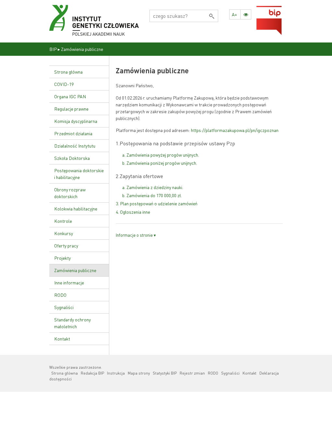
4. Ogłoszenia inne (133, 212)
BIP (53, 49)
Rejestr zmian (192, 373)
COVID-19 (64, 84)
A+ (234, 14)
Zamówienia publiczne (75, 270)
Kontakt (62, 338)
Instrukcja (116, 373)
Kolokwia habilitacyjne (75, 208)
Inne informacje (69, 282)
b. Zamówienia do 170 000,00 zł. (152, 195)
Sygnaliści (64, 307)
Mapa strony (139, 373)
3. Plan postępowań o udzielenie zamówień (156, 203)
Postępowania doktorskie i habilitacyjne (79, 173)
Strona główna (68, 72)
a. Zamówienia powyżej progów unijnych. (160, 155)
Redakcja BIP (92, 373)
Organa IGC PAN (70, 96)
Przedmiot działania (73, 133)
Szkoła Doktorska (72, 158)
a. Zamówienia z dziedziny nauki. (152, 187)
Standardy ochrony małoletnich (72, 323)
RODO (60, 295)
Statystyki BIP (165, 373)
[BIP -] (94, 20)
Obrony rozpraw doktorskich (70, 192)
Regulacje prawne (71, 109)
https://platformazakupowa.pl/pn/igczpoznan (235, 130)
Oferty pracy (66, 245)
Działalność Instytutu (74, 146)
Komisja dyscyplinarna (75, 121)
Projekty (62, 258)
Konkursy (63, 233)
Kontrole (63, 221)
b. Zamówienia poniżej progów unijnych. (159, 163)
